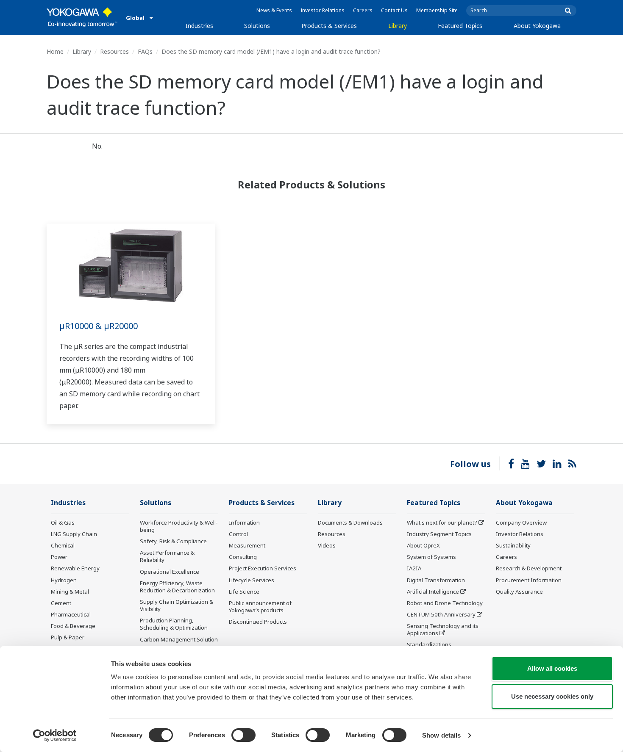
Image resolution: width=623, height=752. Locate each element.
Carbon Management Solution (179, 639)
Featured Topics (460, 26)
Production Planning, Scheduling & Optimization (174, 624)
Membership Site (437, 10)
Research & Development (529, 568)
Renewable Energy (75, 568)
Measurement (247, 545)
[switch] (243, 735)
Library (397, 26)
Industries (199, 26)
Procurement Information (529, 580)
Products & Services (329, 26)
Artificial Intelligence (433, 591)
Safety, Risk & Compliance (173, 541)
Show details (441, 735)
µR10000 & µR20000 (98, 326)
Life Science (244, 591)
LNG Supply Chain (74, 534)
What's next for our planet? (442, 522)
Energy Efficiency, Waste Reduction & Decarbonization (177, 586)
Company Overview (521, 522)
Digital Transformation (436, 580)
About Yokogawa (537, 26)
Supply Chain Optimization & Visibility (176, 605)
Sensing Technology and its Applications (442, 629)
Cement (61, 603)
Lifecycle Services (251, 580)
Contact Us (394, 10)
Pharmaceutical (71, 614)
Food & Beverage (73, 626)
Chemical (63, 545)
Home (55, 51)
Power (59, 557)
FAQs (145, 51)
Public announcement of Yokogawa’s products (260, 606)
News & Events (274, 10)
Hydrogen (64, 580)
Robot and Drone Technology (445, 603)
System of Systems (431, 557)
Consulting (243, 557)
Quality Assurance (519, 591)
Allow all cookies (552, 668)
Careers (363, 10)
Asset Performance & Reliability (167, 556)
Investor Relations (322, 10)
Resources (114, 51)
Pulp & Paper (67, 637)
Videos (327, 545)
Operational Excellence (169, 571)
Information (244, 522)
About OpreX (423, 545)
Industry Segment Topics (439, 534)
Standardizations (429, 644)
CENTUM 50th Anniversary (441, 614)
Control (238, 534)
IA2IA (414, 568)
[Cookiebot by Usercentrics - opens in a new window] (55, 735)
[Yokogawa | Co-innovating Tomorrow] (82, 17)
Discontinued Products (258, 621)
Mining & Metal (70, 591)
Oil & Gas (63, 522)
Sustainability (513, 545)
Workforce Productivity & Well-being (179, 526)
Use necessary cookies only (552, 696)
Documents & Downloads (350, 522)
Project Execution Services (262, 568)
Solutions (257, 26)
